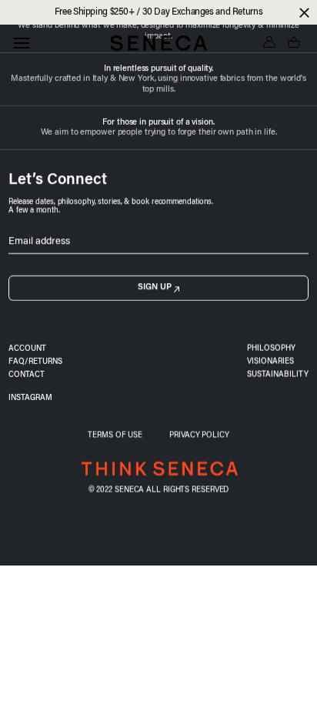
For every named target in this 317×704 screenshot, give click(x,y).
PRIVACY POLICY (199, 435)
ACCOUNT (27, 349)
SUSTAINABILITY (278, 375)
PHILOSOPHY (271, 349)
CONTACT (26, 375)
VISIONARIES (270, 362)
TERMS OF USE (115, 435)
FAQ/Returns (35, 362)
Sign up (155, 287)
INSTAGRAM (30, 399)
